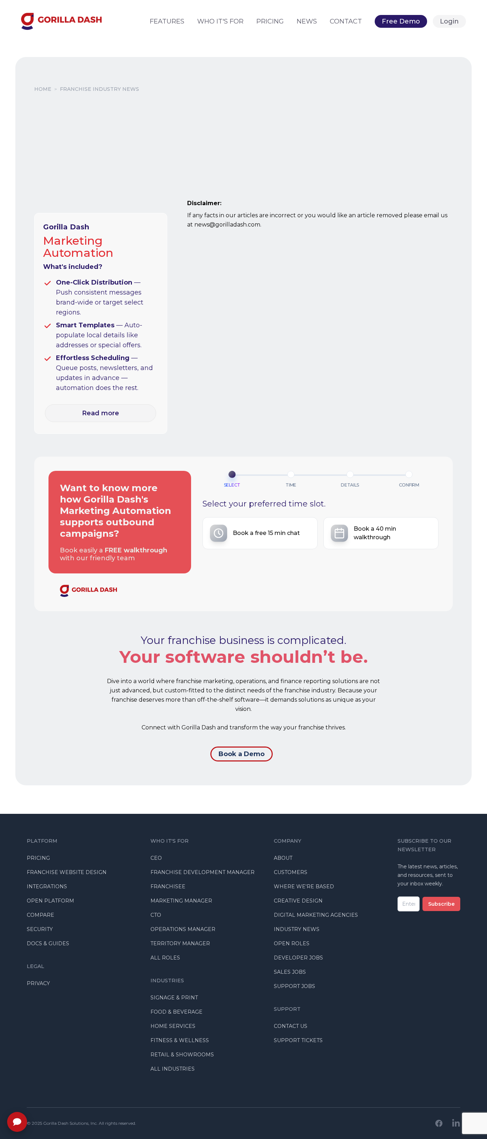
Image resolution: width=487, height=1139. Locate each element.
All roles (165, 958)
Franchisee (167, 886)
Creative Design (298, 901)
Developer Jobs (298, 958)
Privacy (38, 983)
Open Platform (50, 901)
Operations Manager (182, 929)
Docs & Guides (48, 943)
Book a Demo (242, 754)
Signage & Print (174, 997)
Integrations (47, 886)
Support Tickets (298, 1040)
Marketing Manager (181, 901)
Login (449, 21)
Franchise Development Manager (202, 872)
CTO (155, 915)
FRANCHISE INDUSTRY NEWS (99, 89)
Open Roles (291, 943)
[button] (260, 533)
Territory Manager (180, 943)
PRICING (270, 21)
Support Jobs (294, 986)
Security (40, 929)
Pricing (38, 858)
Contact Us (290, 1026)
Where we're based (304, 886)
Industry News (296, 929)
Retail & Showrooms (182, 1054)
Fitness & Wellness (179, 1040)
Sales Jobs (290, 972)
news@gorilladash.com (227, 224)
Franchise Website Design (67, 872)
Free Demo (401, 21)
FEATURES (167, 21)
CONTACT (346, 21)
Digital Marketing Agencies (316, 915)
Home (42, 89)
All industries (172, 1069)
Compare (40, 915)
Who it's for (220, 21)
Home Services (172, 1026)
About (283, 858)
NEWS (307, 21)
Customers (290, 872)
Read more (100, 413)
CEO (156, 858)
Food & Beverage (176, 1012)
